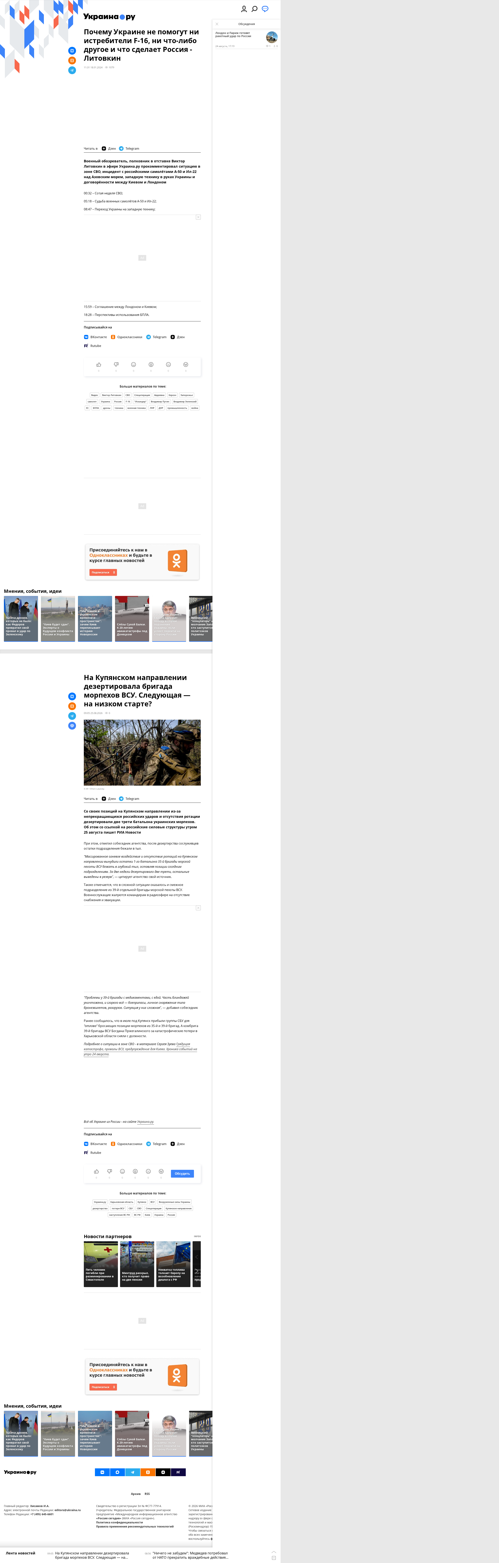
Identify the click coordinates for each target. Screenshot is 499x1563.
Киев (147, 1214)
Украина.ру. (145, 1121)
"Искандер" (140, 401)
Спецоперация (142, 395)
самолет (92, 401)
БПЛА (96, 407)
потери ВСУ (118, 1208)
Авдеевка (159, 395)
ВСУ (152, 1201)
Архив (136, 1494)
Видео (94, 395)
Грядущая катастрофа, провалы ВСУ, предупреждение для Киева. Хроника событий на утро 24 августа (140, 1049)
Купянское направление (179, 1208)
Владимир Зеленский (184, 401)
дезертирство (100, 1208)
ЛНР (152, 407)
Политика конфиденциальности (119, 1522)
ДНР (161, 407)
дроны (106, 407)
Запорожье (186, 395)
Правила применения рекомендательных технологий (135, 1526)
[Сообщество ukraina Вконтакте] (102, 1472)
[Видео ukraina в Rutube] (178, 1472)
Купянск (142, 1201)
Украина (105, 401)
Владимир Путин (160, 401)
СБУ (131, 1208)
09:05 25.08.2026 (93, 713)
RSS (147, 1494)
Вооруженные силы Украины (174, 1201)
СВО (128, 395)
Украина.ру (100, 1201)
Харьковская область (121, 1201)
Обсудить (182, 1173)
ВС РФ (137, 1214)
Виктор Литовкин (111, 395)
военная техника (136, 407)
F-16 (128, 401)
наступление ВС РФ (119, 1214)
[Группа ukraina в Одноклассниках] (148, 1472)
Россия (117, 401)
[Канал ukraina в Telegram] (132, 1472)
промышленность (177, 407)
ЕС (87, 407)
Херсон (172, 395)
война (194, 407)
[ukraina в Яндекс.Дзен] (163, 1472)
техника (119, 407)
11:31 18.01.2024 (93, 67)
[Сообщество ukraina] (117, 1472)
